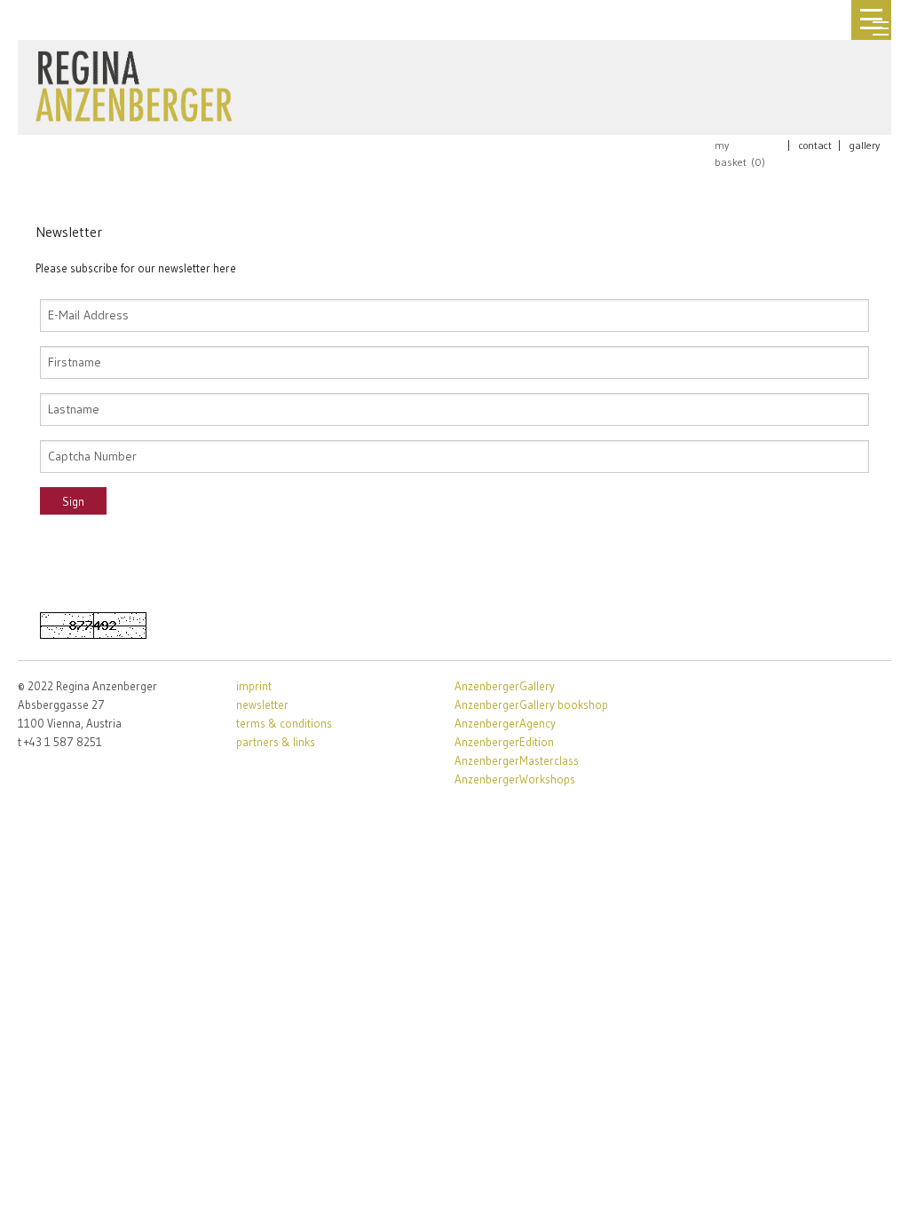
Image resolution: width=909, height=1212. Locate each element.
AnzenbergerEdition (504, 742)
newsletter (262, 704)
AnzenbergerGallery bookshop (531, 704)
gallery (865, 145)
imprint (254, 686)
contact (815, 145)
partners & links (275, 742)
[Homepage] (134, 82)
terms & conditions (284, 723)
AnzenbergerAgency (505, 723)
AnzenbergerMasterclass (516, 760)
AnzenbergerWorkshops (514, 779)
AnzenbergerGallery (504, 686)
